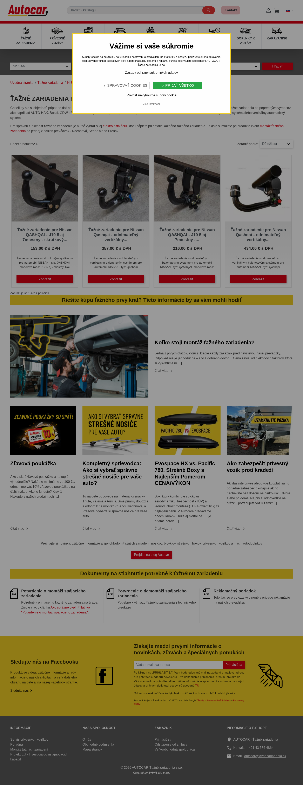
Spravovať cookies (125, 85)
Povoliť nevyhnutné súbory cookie (151, 95)
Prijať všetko (177, 85)
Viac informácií (152, 103)
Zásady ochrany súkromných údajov (151, 72)
